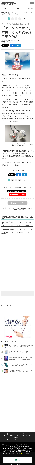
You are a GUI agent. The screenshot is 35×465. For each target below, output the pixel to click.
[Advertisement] (17, 250)
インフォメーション (17, 437)
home (5, 12)
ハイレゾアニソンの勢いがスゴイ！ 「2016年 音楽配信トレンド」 (17, 226)
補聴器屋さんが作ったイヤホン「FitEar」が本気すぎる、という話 (16, 222)
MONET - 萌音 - (14, 75)
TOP (5, 434)
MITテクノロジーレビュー (22, 440)
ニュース (18, 434)
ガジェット (13, 12)
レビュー (11, 434)
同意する (17, 460)
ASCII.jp (10, 440)
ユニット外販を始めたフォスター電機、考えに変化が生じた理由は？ (17, 233)
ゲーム (5, 435)
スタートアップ (17, 8)
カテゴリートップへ (18, 203)
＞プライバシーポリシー (17, 464)
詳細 (22, 453)
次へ (25, 19)
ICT (29, 8)
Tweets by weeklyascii (6, 305)
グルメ (5, 8)
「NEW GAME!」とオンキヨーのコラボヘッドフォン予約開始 (17, 229)
